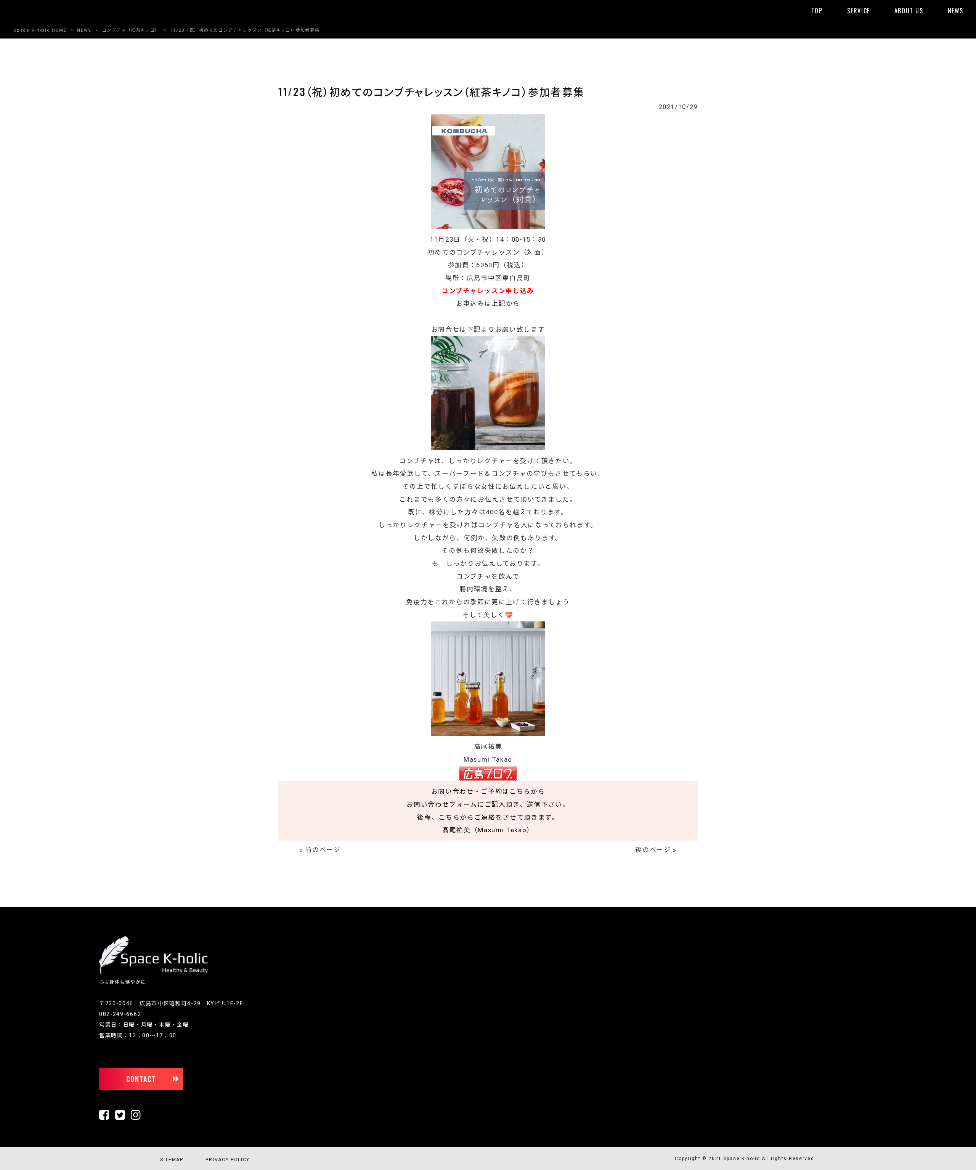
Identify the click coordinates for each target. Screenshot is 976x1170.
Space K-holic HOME (39, 30)
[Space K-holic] (153, 973)
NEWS (84, 30)
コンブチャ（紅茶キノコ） (131, 30)
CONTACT (141, 1079)
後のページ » (656, 850)
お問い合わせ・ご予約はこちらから (488, 791)
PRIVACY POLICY (227, 1159)
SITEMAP (171, 1159)
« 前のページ (320, 850)
